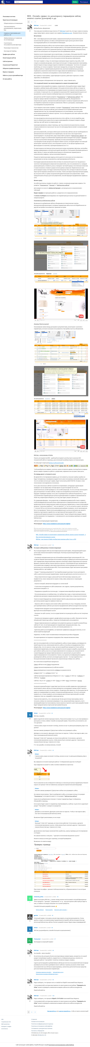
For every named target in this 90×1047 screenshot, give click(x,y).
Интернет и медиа (6, 1026)
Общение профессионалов (11, 68)
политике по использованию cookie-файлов (61, 1045)
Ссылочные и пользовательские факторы (12, 44)
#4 (57, 897)
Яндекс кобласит (40, 909)
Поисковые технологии (11, 48)
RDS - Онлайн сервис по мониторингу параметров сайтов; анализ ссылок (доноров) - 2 (61, 534)
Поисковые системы (9, 16)
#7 (55, 939)
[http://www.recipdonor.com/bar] (61, 466)
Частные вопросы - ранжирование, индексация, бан (13, 28)
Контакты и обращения (37, 1030)
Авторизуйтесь (51, 1011)
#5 (52, 915)
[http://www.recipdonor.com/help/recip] (61, 239)
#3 (53, 750)
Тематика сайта (49, 909)
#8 (53, 950)
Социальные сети (6, 1022)
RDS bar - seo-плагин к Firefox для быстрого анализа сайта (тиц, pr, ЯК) (56, 539)
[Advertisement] (45, 8)
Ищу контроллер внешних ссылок (45, 537)
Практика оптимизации (10, 20)
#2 (52, 713)
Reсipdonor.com (67, 33)
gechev (36, 915)
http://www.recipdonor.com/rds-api (59, 531)
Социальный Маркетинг (10, 65)
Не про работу (7, 79)
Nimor (36, 713)
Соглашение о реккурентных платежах (41, 1028)
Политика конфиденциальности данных (42, 1024)
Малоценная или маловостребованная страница (47, 974)
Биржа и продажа (8, 72)
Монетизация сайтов (9, 58)
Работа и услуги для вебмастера (13, 75)
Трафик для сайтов (9, 54)
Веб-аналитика (5, 1024)
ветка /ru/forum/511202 (56, 463)
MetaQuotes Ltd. (42, 1035)
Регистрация (84, 2)
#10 (53, 995)
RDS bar (36, 25)
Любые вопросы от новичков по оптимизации (13, 39)
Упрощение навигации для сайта (43, 972)
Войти (75, 2)
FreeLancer (37, 939)
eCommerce (4, 1028)
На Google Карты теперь (58, 972)
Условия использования (37, 1021)
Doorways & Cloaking (10, 51)
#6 (52, 927)
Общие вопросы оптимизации (13, 23)
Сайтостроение (7, 61)
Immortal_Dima (38, 897)
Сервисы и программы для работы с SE (12, 34)
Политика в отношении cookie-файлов (41, 1026)
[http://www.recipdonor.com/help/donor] (61, 364)
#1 (53, 545)
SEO (2, 1019)
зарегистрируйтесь (64, 1011)
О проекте (34, 1019)
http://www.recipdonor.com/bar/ (41, 529)
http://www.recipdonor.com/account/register (56, 524)
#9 (53, 980)
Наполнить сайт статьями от (61, 909)
